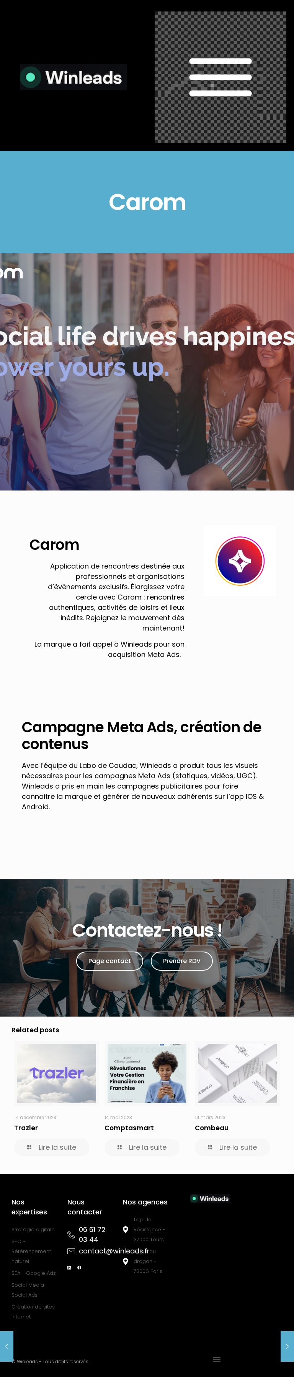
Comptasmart (129, 1128)
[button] (217, 1359)
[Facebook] (79, 1267)
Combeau (212, 1128)
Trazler (26, 1128)
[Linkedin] (69, 1267)
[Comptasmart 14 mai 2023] (287, 1346)
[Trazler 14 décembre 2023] (6, 1346)
